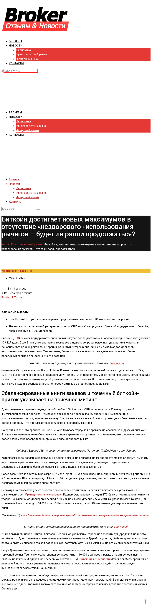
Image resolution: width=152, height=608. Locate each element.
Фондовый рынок (27, 59)
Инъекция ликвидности (94, 559)
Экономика (23, 50)
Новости (15, 45)
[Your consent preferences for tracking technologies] (145, 601)
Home (5, 244)
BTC (16, 338)
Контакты (16, 63)
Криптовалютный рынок (31, 54)
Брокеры (15, 41)
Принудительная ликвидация (43, 494)
